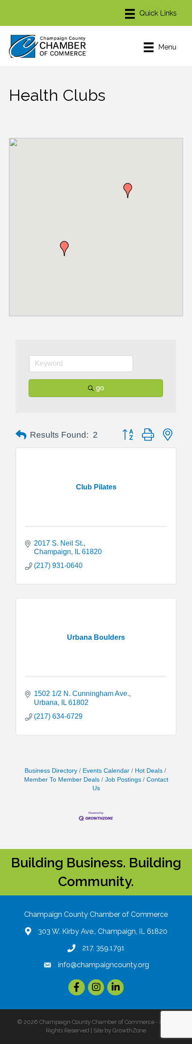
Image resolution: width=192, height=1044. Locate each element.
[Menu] (151, 13)
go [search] (100, 388)
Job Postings (123, 779)
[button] (64, 248)
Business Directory (51, 770)
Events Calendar (106, 770)
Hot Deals (149, 770)
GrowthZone (129, 1030)
